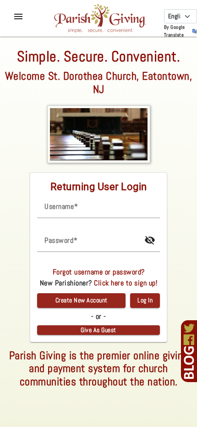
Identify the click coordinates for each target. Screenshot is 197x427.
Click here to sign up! (125, 283)
